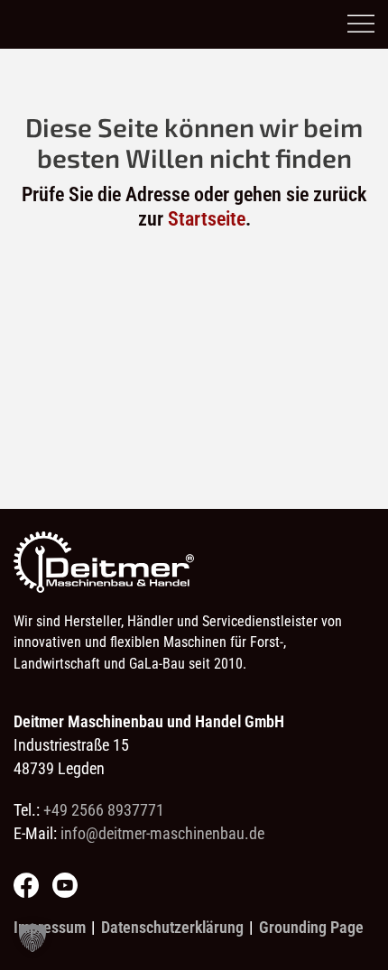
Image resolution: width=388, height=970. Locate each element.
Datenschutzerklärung (172, 927)
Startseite (206, 219)
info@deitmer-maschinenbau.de (162, 833)
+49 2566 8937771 (103, 809)
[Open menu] (360, 24)
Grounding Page (311, 927)
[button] (32, 937)
